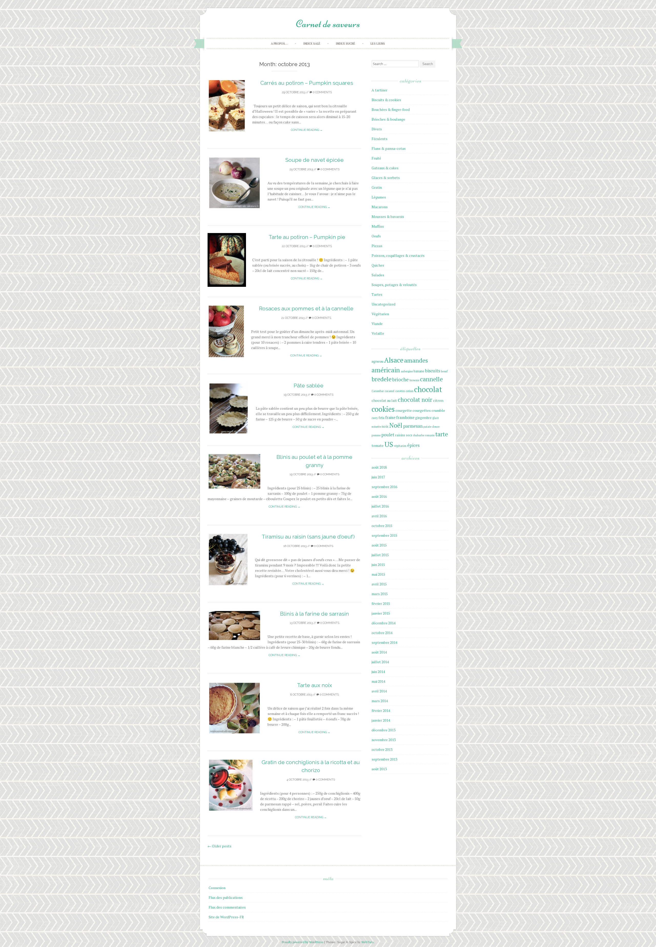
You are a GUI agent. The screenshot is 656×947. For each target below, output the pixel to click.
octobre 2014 (382, 632)
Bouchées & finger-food (391, 109)
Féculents (379, 138)
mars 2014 (380, 700)
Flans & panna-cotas (389, 148)
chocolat (428, 389)
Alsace (393, 360)
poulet (387, 435)
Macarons (380, 206)
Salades (378, 274)
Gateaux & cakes (385, 167)
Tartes (377, 294)
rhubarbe (418, 435)
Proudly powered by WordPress (303, 942)
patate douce (431, 426)
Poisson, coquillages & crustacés (398, 255)
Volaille (378, 333)
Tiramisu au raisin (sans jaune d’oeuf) (308, 536)
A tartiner (379, 90)
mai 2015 (378, 574)
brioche (400, 379)
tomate (378, 445)
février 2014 (381, 710)
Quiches (378, 265)
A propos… (279, 43)
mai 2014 (378, 681)
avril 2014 (379, 691)
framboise (405, 417)
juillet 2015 (380, 554)
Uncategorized (383, 304)
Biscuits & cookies (386, 99)
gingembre (423, 418)
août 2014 (379, 652)
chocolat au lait (384, 400)
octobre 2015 (382, 525)
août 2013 (379, 768)
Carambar (378, 391)
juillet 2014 (380, 661)
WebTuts (367, 942)
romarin (430, 435)
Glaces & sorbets (386, 177)
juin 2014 (378, 671)
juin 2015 (378, 564)
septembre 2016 (384, 486)
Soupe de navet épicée (314, 160)
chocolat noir (415, 399)
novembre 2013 (384, 739)
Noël (395, 425)
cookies (383, 409)
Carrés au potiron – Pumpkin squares (306, 83)
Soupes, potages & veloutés (394, 284)
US (388, 444)
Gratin (377, 187)
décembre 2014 (383, 622)
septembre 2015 (384, 535)
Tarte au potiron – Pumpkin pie (307, 237)
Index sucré (345, 43)
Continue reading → (307, 130)
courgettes (422, 410)
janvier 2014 (381, 720)
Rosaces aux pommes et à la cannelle (306, 308)
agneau (377, 361)
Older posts (219, 846)
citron (438, 400)
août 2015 (379, 545)
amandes (416, 360)
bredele (382, 379)
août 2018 (379, 467)
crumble (438, 410)
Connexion (217, 887)
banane (419, 371)
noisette (376, 426)
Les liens (378, 43)
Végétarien (380, 313)
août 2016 (379, 496)
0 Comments (322, 92)
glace (435, 418)
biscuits (432, 371)
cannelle (431, 379)
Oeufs (376, 236)
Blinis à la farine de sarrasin (314, 614)
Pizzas (377, 245)
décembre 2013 (383, 730)
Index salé (311, 43)
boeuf (444, 371)
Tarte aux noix (314, 685)
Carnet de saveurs (328, 24)
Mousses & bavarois (388, 216)
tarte (441, 434)
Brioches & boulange (388, 119)
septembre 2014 (384, 642)
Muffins (378, 226)
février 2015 (381, 603)
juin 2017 (378, 477)
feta (381, 418)
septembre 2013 (384, 759)
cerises (409, 391)
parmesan (413, 426)
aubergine (407, 371)
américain (386, 370)
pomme (376, 435)
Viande (377, 323)
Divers (377, 129)
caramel (389, 391)
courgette (403, 410)
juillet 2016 (380, 506)
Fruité (376, 158)
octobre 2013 (382, 749)
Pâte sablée (308, 385)
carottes (400, 391)
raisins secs (403, 435)
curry (375, 418)
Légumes (379, 197)
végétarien (400, 446)
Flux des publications (226, 897)
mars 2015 (380, 593)
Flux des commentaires (227, 907)
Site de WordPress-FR (226, 916)
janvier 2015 (381, 613)
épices (413, 445)
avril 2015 (379, 584)
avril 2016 (379, 515)
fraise (390, 417)
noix (385, 426)
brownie (414, 380)
